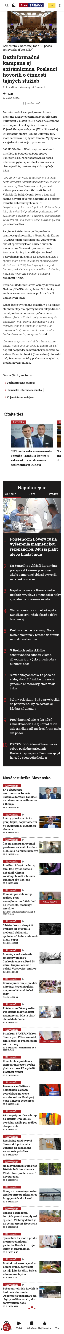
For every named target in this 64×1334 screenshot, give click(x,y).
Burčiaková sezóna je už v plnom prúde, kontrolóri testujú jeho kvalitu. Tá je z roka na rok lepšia (20, 1268)
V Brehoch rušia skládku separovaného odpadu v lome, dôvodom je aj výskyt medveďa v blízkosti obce (33, 657)
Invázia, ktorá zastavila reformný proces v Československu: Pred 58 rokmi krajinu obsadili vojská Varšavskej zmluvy (19, 961)
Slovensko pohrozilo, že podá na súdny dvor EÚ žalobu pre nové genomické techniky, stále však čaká (32, 681)
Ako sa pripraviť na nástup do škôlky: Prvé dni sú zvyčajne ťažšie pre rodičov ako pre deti (20, 1120)
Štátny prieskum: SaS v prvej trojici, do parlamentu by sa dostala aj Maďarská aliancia (35, 703)
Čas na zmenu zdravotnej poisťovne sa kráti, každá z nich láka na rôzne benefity (20, 847)
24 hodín (10, 494)
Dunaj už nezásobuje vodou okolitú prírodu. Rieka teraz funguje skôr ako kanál (20, 1194)
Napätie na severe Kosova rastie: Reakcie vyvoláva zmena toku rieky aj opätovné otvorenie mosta (35, 594)
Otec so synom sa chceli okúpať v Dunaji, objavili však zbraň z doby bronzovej (33, 614)
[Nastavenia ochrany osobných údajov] (7, 1327)
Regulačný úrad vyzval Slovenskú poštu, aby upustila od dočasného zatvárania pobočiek (17, 1146)
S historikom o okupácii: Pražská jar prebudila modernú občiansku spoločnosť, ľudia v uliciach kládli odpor (20, 932)
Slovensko (18, 421)
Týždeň (53, 494)
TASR (9, 94)
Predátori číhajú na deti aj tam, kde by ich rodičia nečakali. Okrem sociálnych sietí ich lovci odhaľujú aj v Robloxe (19, 872)
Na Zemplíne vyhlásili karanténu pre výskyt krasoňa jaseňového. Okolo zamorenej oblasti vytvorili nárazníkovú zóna (33, 572)
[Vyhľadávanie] (7, 5)
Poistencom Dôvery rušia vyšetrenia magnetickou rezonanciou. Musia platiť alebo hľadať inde (34, 546)
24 (51, 5)
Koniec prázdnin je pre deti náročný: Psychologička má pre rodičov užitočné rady (20, 988)
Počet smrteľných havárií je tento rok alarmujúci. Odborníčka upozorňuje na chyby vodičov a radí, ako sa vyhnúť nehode (20, 1296)
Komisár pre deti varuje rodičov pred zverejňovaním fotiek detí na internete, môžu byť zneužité (19, 901)
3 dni (32, 494)
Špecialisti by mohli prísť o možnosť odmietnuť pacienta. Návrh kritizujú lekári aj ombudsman (20, 1243)
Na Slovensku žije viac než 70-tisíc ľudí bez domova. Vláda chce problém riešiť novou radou (20, 1171)
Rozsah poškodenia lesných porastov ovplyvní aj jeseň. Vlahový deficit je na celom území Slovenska (20, 1218)
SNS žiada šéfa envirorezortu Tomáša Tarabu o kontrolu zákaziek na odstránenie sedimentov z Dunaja (31, 458)
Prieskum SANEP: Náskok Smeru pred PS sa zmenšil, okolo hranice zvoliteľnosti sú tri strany (20, 1039)
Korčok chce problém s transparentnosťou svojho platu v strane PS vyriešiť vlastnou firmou (19, 1066)
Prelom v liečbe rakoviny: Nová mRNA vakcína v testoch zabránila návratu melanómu (35, 634)
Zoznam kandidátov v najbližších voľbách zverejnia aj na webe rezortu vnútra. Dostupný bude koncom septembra (18, 1093)
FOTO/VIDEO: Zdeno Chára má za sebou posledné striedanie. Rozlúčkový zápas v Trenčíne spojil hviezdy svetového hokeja (35, 751)
